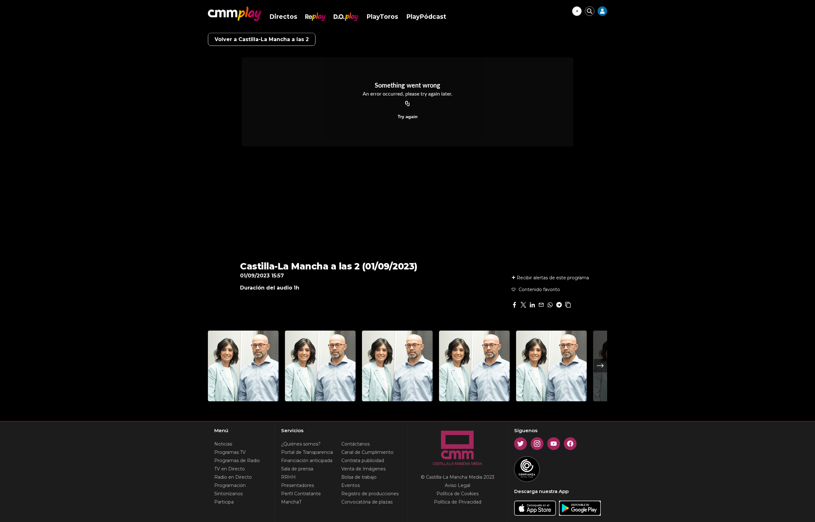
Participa (224, 502)
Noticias (223, 444)
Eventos (350, 485)
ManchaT (291, 502)
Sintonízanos (228, 494)
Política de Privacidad (457, 502)
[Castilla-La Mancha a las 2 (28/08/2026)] (243, 366)
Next (600, 365)
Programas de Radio (237, 460)
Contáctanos (355, 444)
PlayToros (382, 16)
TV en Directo (229, 469)
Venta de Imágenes (363, 469)
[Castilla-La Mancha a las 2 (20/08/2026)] (551, 366)
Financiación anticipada (306, 460)
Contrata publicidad (362, 460)
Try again (408, 116)
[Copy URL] (407, 104)
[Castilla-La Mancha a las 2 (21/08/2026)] (474, 366)
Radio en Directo (233, 477)
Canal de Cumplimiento (367, 452)
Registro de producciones (370, 494)
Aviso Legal (457, 485)
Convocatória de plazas (367, 502)
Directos (283, 16)
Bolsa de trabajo (359, 477)
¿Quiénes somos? (301, 444)
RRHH (288, 477)
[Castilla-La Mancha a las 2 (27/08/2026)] (320, 366)
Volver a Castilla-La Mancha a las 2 (262, 39)
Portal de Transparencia (307, 452)
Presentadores (297, 485)
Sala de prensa (297, 469)
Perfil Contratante (301, 494)
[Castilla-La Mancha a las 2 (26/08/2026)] (397, 366)
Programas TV (230, 452)
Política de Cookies (457, 494)
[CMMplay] (234, 13)
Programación (230, 485)
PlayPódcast (426, 16)
